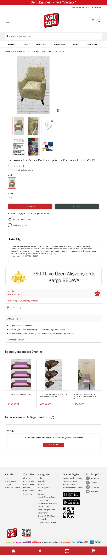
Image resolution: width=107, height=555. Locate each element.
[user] (93, 20)
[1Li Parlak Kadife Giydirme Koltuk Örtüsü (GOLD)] (33, 85)
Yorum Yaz (53, 445)
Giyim (40, 478)
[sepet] (93, 551)
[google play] (73, 502)
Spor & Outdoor (44, 506)
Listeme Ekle (30, 206)
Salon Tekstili (46, 52)
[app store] (71, 494)
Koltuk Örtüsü (59, 52)
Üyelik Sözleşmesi (70, 481)
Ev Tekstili (35, 52)
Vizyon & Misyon (11, 481)
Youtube (94, 491)
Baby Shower (41, 44)
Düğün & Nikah (29, 481)
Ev (28, 52)
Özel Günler (92, 44)
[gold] (12, 183)
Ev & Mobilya (20, 52)
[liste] (67, 551)
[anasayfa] (13, 551)
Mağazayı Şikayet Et (22, 225)
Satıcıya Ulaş (15, 307)
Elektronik (41, 494)
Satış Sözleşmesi (69, 484)
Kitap (40, 491)
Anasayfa (8, 52)
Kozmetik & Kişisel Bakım (47, 503)
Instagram (95, 487)
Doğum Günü (59, 44)
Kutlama (76, 44)
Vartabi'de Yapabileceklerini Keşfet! (87, 7)
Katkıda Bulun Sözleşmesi (73, 487)
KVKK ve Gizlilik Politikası (72, 478)
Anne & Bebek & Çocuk (47, 497)
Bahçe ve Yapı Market (46, 510)
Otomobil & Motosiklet (47, 522)
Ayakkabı (41, 481)
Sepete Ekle (77, 206)
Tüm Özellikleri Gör (15, 340)
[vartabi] (51, 20)
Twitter (94, 483)
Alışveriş (11, 44)
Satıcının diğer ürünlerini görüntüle (22, 301)
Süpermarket (43, 513)
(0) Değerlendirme (25, 170)
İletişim (8, 484)
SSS (6, 478)
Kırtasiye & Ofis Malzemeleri (49, 516)
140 (10, 198)
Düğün (25, 44)
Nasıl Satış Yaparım (12, 487)
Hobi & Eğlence (44, 487)
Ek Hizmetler (42, 519)
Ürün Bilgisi (16, 239)
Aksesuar (41, 484)
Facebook (95, 478)
